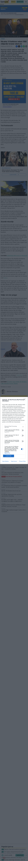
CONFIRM (8, 456)
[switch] (22, 430)
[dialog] (14, 430)
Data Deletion (5, 461)
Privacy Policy (22, 461)
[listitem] (14, 427)
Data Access (14, 461)
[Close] (25, 399)
